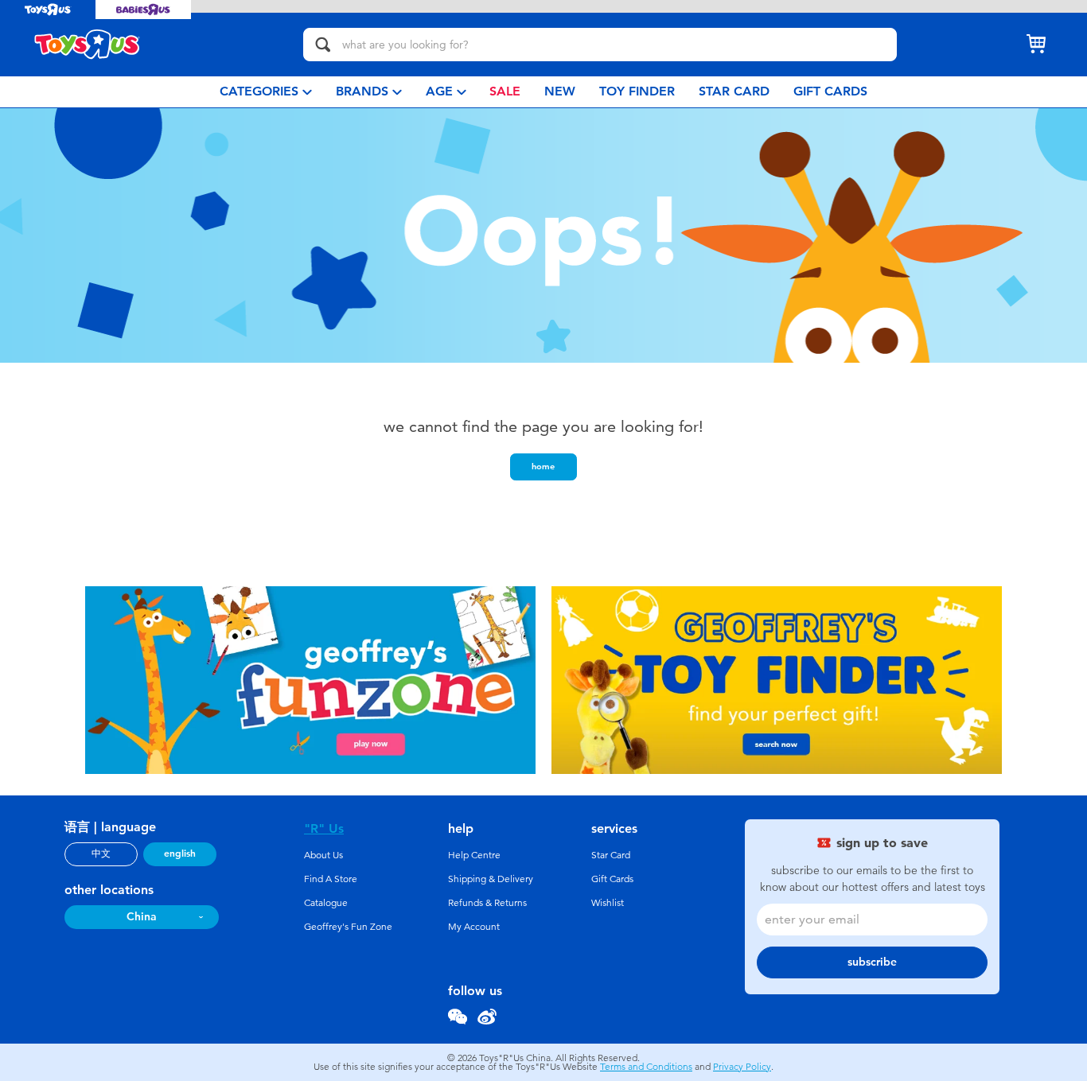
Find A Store (330, 879)
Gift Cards (612, 879)
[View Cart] (1036, 44)
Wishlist (607, 902)
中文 (101, 853)
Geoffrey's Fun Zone (348, 926)
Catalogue (326, 902)
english (180, 853)
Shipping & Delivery (490, 879)
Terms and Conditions (646, 1066)
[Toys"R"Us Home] (87, 44)
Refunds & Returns (487, 902)
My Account (474, 926)
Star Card (610, 855)
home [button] (543, 466)
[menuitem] (266, 91)
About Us (323, 855)
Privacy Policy (742, 1066)
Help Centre (474, 855)
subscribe (872, 962)
